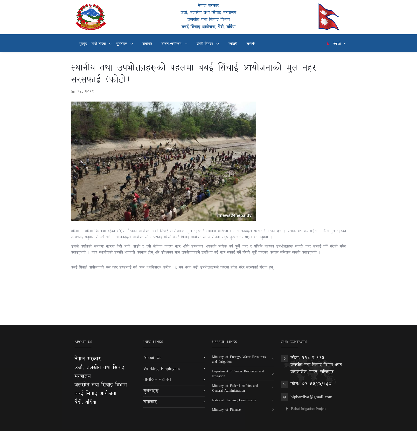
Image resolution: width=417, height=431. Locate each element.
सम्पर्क (251, 43)
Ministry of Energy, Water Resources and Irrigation (239, 359)
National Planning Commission (234, 400)
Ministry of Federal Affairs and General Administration (235, 388)
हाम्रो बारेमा (99, 43)
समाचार (147, 43)
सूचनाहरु (122, 43)
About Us (152, 357)
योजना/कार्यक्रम (172, 43)
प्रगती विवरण (206, 43)
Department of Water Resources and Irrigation (238, 373)
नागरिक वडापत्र (157, 379)
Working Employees (161, 368)
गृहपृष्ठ (83, 43)
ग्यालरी (233, 43)
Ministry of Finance (226, 409)
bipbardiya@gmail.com (311, 396)
